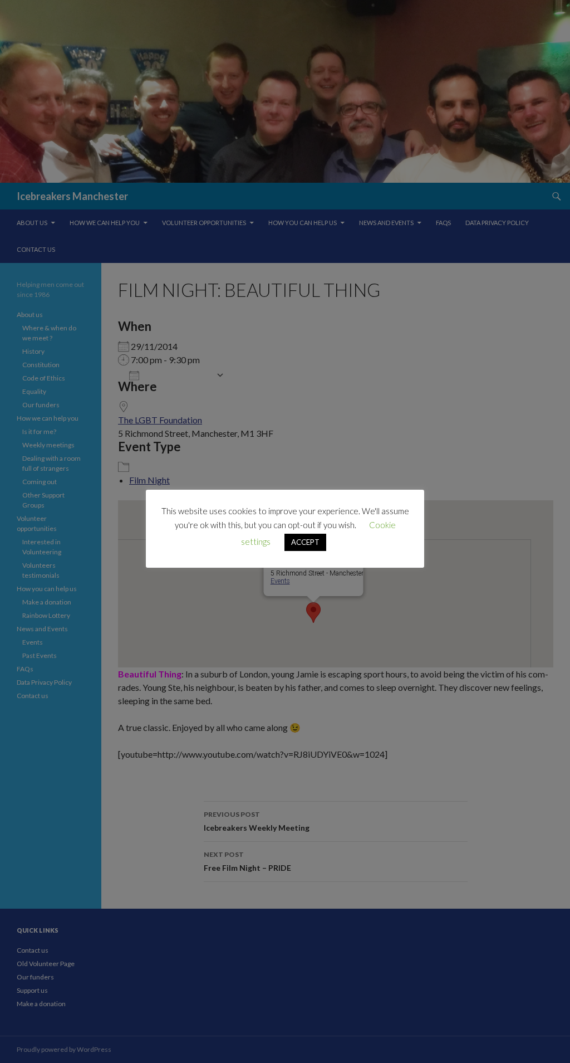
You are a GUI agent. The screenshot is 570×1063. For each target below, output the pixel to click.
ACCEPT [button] (305, 542)
